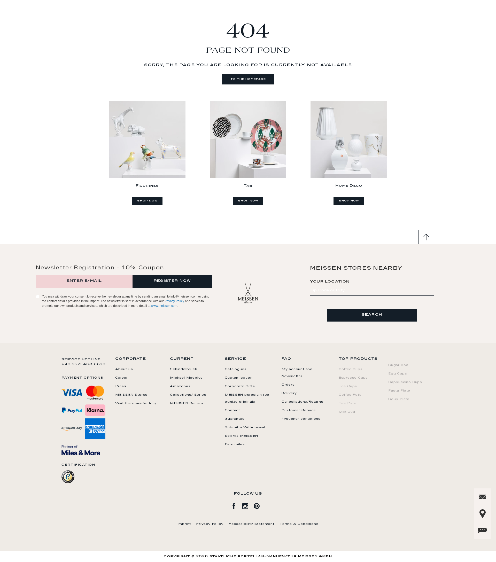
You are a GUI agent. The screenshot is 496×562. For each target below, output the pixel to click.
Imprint (184, 524)
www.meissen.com (164, 306)
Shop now (147, 201)
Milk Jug (347, 411)
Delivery (289, 393)
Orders (288, 384)
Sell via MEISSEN (241, 436)
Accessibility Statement (251, 524)
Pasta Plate (399, 390)
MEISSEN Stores (131, 394)
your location (330, 282)
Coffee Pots (350, 394)
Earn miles (235, 444)
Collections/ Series (188, 394)
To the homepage (248, 79)
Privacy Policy (174, 301)
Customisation (238, 377)
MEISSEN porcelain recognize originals (248, 398)
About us (124, 369)
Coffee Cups (351, 369)
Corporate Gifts (240, 386)
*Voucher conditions (301, 418)
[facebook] (236, 505)
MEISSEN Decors (186, 403)
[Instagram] (248, 505)
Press (120, 386)
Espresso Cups (353, 377)
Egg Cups (397, 373)
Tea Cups (348, 386)
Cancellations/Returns (302, 401)
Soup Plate (398, 399)
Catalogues (235, 369)
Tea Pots (347, 403)
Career (121, 377)
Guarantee (234, 418)
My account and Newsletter (297, 373)
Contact (232, 410)
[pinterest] (259, 505)
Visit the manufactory (136, 403)
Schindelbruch (183, 369)
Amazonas (180, 386)
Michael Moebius (186, 377)
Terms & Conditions (299, 524)
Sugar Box (398, 365)
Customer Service (299, 410)
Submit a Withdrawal (245, 427)
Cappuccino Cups (405, 382)
